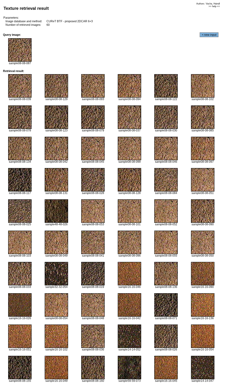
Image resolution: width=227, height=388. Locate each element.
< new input (209, 34)
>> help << (214, 6)
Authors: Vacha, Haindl (208, 3)
